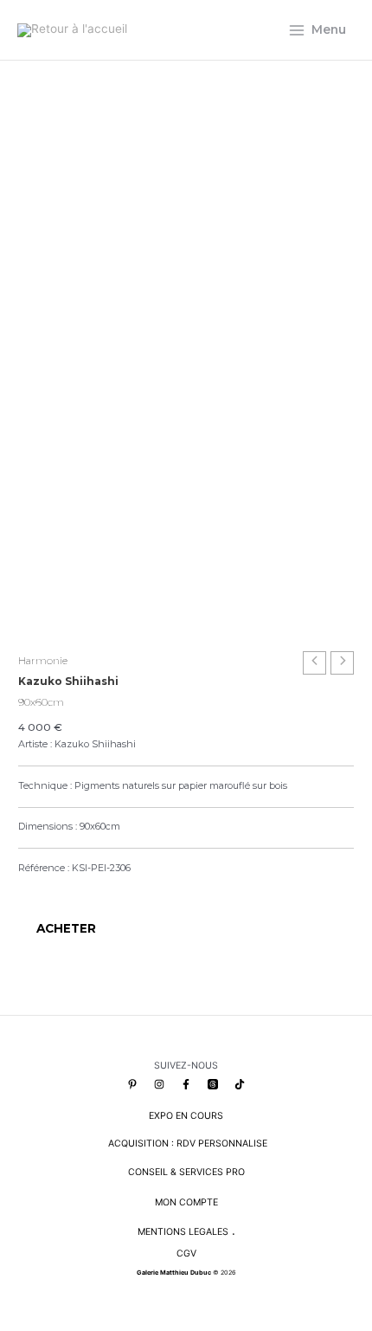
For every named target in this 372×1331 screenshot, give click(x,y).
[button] (26, 890)
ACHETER (66, 928)
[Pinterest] (132, 1084)
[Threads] (213, 1084)
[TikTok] (240, 1084)
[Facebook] (186, 1084)
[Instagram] (159, 1084)
